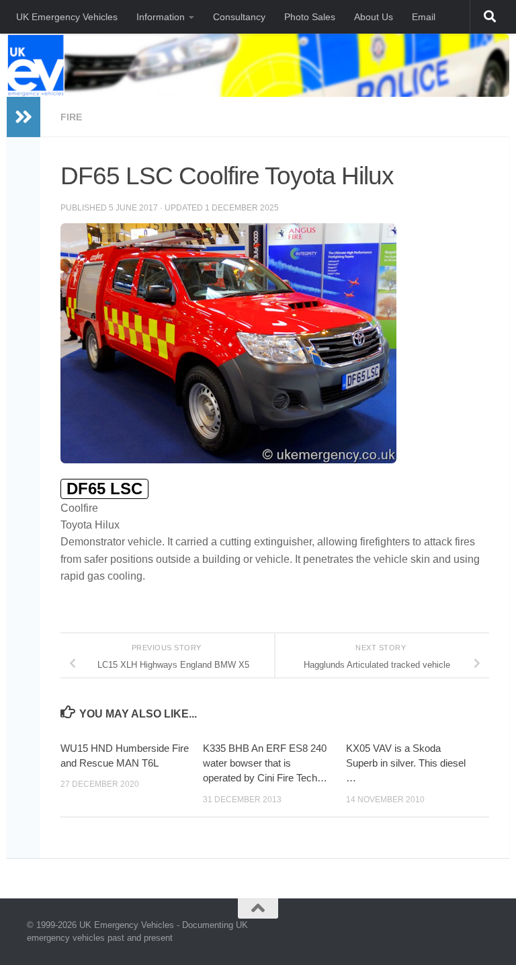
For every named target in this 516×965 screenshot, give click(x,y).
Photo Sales (309, 16)
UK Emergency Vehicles (67, 16)
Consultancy (239, 16)
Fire (71, 117)
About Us (373, 16)
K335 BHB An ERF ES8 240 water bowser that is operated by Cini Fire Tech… (265, 763)
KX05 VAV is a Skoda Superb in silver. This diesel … (406, 763)
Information (160, 16)
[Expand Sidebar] (23, 117)
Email (423, 16)
